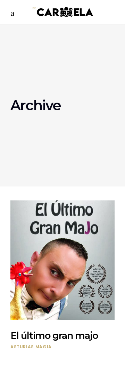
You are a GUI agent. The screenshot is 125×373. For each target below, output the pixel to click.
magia (43, 347)
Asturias (22, 347)
